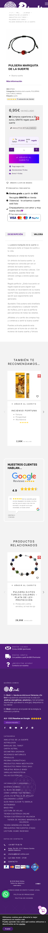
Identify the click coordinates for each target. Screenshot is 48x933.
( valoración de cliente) (25, 99)
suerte (15, 96)
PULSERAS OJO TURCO (17, 19)
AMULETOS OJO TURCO (17, 17)
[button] (24, 404)
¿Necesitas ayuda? (22, 663)
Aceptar (7, 929)
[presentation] (4, 412)
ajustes (22, 924)
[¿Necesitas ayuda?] (8, 664)
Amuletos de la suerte (18, 15)
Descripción (15, 234)
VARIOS (19, 94)
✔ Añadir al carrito (24, 158)
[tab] (15, 234)
